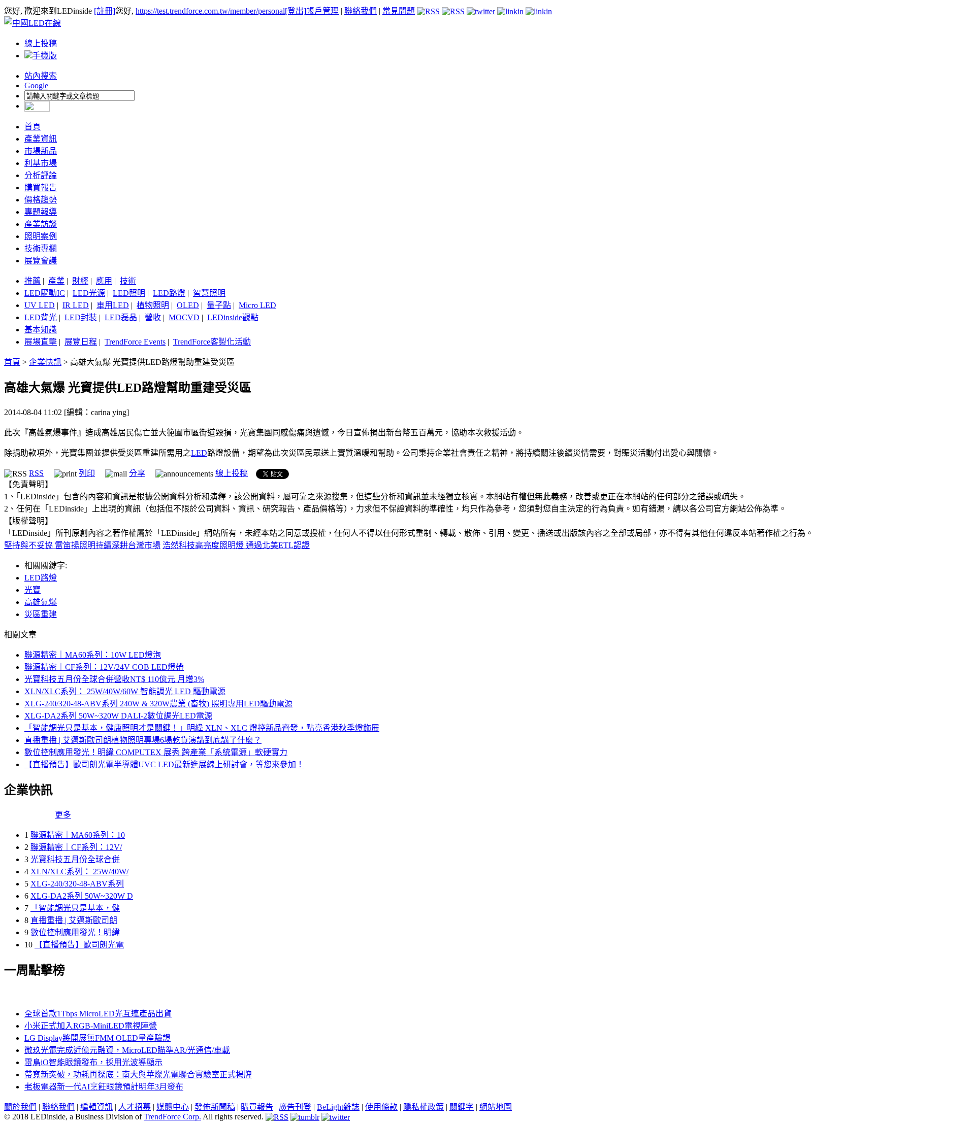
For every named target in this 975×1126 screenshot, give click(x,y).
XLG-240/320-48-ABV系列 (77, 883)
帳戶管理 (322, 11)
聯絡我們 (360, 11)
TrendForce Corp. (172, 1116)
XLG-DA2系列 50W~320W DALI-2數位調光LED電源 (118, 715)
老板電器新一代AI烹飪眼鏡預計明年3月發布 (103, 1086)
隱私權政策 (423, 1107)
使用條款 (381, 1107)
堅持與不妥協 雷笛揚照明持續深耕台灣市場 (82, 545)
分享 (137, 473)
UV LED (39, 305)
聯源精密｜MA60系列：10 (77, 835)
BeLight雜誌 (338, 1107)
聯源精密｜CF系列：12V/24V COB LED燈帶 (104, 667)
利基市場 (40, 163)
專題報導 (40, 212)
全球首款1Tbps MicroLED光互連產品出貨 (98, 1013)
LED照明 (129, 293)
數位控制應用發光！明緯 (75, 932)
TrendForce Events (135, 341)
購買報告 (40, 187)
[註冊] (104, 11)
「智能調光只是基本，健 (75, 908)
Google (36, 85)
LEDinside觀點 (232, 317)
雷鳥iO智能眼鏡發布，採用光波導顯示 (93, 1062)
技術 (128, 281)
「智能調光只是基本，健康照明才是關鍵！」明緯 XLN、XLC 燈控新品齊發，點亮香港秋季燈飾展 (201, 728)
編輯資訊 (96, 1107)
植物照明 (153, 305)
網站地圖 (495, 1107)
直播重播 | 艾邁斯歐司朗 (73, 920)
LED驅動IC (44, 293)
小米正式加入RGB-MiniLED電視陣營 (90, 1025)
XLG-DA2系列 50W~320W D (81, 896)
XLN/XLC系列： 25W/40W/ (79, 871)
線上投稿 (40, 43)
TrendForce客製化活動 (212, 341)
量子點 (219, 305)
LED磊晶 (121, 317)
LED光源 (89, 293)
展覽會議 (40, 260)
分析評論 (40, 175)
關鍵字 (461, 1107)
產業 (56, 281)
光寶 (32, 590)
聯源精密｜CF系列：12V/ (76, 847)
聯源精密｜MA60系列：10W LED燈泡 (92, 655)
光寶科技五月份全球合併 (75, 859)
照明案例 (40, 236)
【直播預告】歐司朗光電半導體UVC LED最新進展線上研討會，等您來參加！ (164, 764)
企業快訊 (45, 362)
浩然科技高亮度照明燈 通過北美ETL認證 (236, 545)
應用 (104, 281)
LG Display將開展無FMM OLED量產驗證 (97, 1038)
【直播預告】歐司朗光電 (79, 944)
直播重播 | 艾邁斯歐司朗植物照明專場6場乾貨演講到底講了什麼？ (143, 740)
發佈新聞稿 (214, 1107)
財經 (80, 281)
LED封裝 (80, 317)
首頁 (32, 126)
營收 (153, 317)
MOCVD (184, 317)
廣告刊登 (295, 1107)
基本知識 (40, 329)
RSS (36, 473)
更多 (63, 814)
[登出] (295, 11)
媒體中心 (172, 1107)
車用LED (112, 305)
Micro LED (257, 305)
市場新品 (40, 151)
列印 (87, 473)
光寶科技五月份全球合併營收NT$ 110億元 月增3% (114, 679)
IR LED (75, 305)
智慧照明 (209, 293)
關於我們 (20, 1107)
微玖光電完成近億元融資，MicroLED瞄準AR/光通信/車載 (127, 1050)
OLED (188, 305)
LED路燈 (169, 293)
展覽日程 (80, 341)
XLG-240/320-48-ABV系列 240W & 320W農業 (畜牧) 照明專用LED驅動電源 (158, 703)
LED (199, 453)
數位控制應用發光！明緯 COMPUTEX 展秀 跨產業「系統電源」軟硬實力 (155, 752)
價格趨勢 (40, 199)
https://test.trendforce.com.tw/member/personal (210, 11)
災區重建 (40, 614)
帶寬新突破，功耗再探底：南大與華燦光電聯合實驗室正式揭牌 (138, 1074)
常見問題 (398, 11)
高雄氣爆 (40, 602)
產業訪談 (40, 224)
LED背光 (40, 317)
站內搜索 (40, 76)
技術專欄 (40, 248)
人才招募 (134, 1107)
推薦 (32, 281)
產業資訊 (40, 138)
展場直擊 (40, 341)
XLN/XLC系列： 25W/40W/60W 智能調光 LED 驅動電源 (124, 691)
